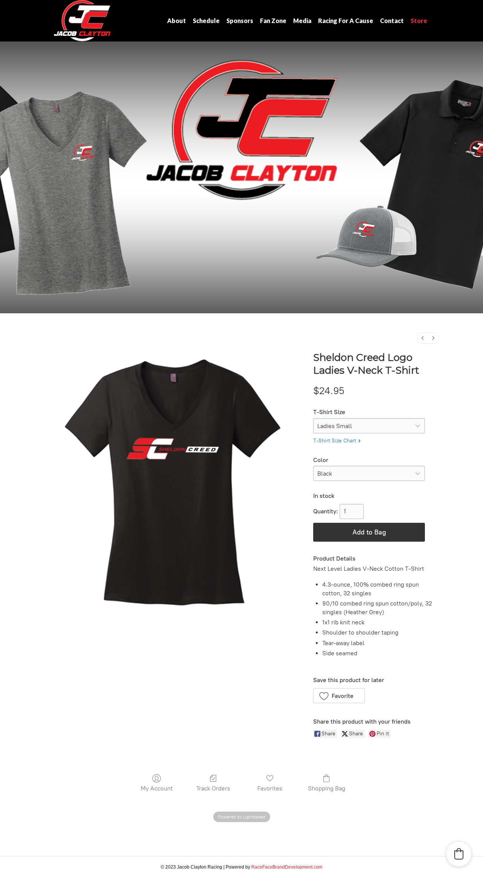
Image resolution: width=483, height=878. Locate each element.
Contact (392, 20)
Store (419, 20)
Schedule (206, 20)
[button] (339, 695)
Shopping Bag (326, 788)
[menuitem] (422, 338)
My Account (157, 788)
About (176, 20)
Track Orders (213, 788)
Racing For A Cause (345, 20)
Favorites (269, 788)
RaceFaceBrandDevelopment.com (286, 867)
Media (302, 20)
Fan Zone (273, 20)
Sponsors (239, 20)
